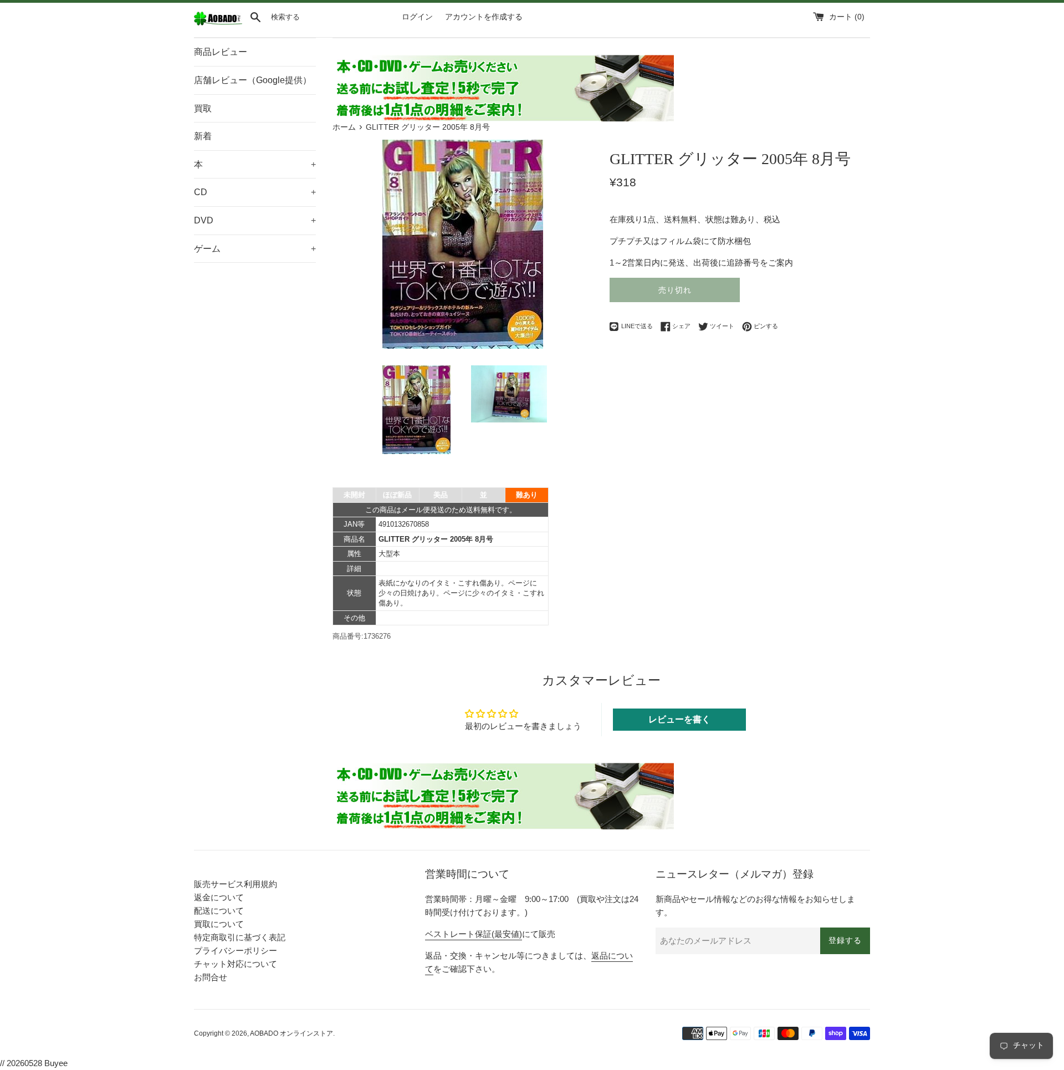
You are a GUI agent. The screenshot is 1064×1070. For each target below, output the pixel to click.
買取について (219, 924)
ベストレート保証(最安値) (473, 934)
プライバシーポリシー (235, 950)
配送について (219, 910)
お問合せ (210, 977)
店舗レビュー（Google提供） (252, 80)
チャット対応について (235, 964)
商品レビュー (220, 52)
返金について (219, 897)
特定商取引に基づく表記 (239, 937)
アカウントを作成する (484, 17)
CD (255, 192)
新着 (203, 136)
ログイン (417, 17)
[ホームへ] (218, 23)
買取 (203, 108)
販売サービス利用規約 (235, 884)
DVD (255, 220)
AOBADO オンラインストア (291, 1033)
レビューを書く (679, 719)
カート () (846, 17)
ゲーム (255, 248)
